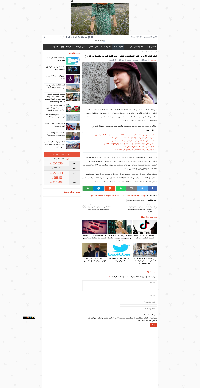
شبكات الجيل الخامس (123, 196)
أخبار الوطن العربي (135, 47)
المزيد (55, 47)
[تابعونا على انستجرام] (72, 37)
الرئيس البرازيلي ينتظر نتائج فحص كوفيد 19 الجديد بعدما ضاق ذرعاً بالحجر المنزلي (124, 135)
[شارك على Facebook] (152, 188)
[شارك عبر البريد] (131, 188)
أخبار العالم (118, 47)
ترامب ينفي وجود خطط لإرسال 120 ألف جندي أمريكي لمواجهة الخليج (129, 144)
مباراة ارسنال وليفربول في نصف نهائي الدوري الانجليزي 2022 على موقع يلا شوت (55, 108)
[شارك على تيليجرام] (98, 188)
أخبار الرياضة (81, 47)
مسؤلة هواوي (102, 196)
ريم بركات (154, 60)
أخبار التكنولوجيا (67, 47)
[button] (72, 1)
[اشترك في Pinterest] (69, 37)
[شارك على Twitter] (142, 188)
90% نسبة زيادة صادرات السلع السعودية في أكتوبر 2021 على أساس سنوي (54, 144)
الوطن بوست (151, 47)
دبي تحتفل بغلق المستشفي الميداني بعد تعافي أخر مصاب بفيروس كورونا (145, 261)
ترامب (135, 196)
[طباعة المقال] (87, 188)
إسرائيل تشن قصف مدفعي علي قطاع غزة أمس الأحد (134, 150)
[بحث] (44, 37)
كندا (110, 196)
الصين (141, 196)
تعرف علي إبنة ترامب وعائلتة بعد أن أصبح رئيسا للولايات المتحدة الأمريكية (120, 238)
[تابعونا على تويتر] (75, 37)
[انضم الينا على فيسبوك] (66, 37)
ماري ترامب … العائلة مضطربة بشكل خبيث (138, 147)
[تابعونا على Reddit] (88, 37)
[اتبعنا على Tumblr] (92, 37)
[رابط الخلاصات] (79, 37)
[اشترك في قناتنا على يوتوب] (82, 37)
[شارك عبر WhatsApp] (120, 188)
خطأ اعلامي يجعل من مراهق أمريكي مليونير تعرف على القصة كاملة (99, 207)
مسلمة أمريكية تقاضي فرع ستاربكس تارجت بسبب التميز (133, 141)
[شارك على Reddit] (110, 188)
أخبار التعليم (106, 47)
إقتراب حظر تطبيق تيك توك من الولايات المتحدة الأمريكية (133, 138)
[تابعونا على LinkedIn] (85, 37)
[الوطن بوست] (100, 41)
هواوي (93, 196)
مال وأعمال (93, 47)
